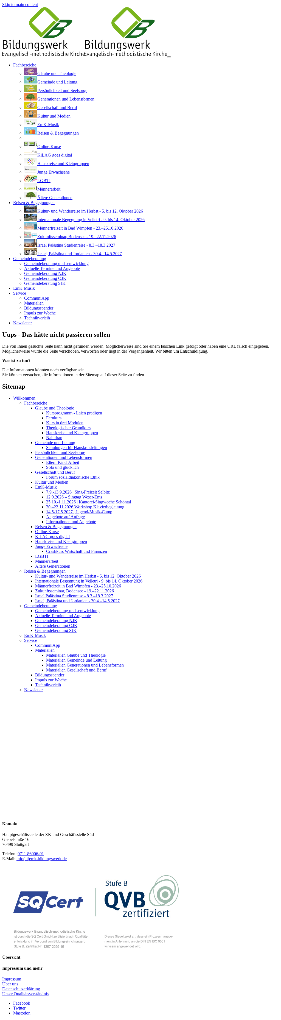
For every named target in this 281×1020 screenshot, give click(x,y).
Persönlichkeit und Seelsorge (60, 452)
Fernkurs (53, 418)
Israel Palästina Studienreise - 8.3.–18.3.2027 (74, 595)
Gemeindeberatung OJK (56, 625)
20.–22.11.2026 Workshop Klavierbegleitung (85, 507)
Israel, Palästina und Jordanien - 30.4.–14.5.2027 (77, 600)
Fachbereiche (35, 403)
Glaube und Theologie (54, 408)
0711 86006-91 (31, 853)
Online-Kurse (47, 531)
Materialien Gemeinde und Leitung (76, 660)
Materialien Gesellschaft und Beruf (76, 670)
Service (30, 640)
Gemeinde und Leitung (55, 442)
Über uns (10, 984)
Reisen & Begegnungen (56, 526)
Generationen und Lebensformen (63, 457)
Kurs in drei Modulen (64, 422)
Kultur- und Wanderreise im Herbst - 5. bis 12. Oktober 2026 (88, 576)
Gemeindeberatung (40, 605)
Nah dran (54, 437)
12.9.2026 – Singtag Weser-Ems (74, 497)
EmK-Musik (46, 487)
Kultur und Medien (51, 482)
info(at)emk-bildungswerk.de (41, 858)
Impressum (11, 979)
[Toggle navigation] (169, 57)
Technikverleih (48, 684)
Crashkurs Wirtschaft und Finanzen (76, 551)
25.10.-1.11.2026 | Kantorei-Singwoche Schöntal (88, 502)
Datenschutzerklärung (21, 988)
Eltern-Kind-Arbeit (62, 462)
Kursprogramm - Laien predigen (74, 413)
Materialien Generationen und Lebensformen (85, 665)
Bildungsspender (49, 675)
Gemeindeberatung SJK (56, 630)
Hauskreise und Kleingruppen (72, 432)
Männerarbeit (46, 561)
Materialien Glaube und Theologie (76, 655)
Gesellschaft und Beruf (55, 472)
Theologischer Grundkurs (68, 427)
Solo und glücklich (62, 467)
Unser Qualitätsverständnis (25, 993)
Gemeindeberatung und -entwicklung (67, 610)
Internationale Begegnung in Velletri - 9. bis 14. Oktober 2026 (88, 581)
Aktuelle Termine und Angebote (63, 615)
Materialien (45, 650)
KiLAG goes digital (52, 536)
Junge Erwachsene (51, 546)
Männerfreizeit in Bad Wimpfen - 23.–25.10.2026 (78, 586)
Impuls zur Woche (51, 680)
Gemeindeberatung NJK (56, 620)
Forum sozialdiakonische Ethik (73, 477)
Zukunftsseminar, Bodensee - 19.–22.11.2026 (74, 591)
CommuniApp (47, 645)
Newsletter (33, 689)
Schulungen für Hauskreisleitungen (76, 447)
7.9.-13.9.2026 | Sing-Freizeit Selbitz (78, 492)
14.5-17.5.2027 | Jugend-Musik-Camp (79, 511)
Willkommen (24, 398)
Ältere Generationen (52, 566)
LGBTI (41, 556)
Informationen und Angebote (71, 521)
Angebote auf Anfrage (65, 516)
